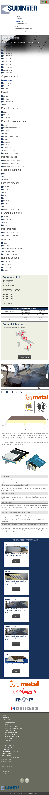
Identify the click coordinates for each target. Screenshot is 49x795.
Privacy (6, 771)
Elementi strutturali (11, 213)
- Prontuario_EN (7, 296)
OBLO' (5, 243)
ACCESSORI (8, 740)
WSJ (4, 174)
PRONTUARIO (7, 755)
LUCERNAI (6, 246)
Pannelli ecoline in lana (14, 121)
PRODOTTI (19, 21)
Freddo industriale (11, 169)
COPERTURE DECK (23, 43)
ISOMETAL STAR (8, 102)
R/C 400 (5, 198)
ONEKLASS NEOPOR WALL (12, 163)
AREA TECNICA (20, 31)
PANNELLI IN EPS (10, 730)
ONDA (5, 104)
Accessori (6, 239)
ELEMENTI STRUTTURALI (12, 736)
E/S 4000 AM (7, 220)
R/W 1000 (6, 201)
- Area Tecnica (7, 303)
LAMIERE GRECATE (10, 734)
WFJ (4, 176)
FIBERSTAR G (7, 145)
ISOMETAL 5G (7, 56)
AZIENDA (18, 19)
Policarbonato (8, 228)
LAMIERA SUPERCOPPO (11, 209)
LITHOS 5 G (7, 139)
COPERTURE (8, 721)
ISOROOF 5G (7, 64)
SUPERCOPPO (7, 73)
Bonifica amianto (10, 257)
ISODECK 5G (7, 86)
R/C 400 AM (6, 225)
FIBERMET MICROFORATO (11, 128)
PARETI (7, 724)
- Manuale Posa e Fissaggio (11, 289)
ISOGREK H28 (7, 67)
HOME (17, 16)
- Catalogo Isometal (8, 285)
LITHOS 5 (6, 133)
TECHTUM (6, 118)
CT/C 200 (6, 187)
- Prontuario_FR (7, 298)
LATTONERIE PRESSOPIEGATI (12, 248)
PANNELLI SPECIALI (11, 726)
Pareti (4, 92)
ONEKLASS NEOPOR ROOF (12, 161)
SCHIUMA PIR (9, 747)
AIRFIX (5, 112)
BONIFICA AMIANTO (11, 742)
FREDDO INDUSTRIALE (11, 732)
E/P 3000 (5, 190)
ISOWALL (6, 99)
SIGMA (5, 89)
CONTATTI (19, 26)
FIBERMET (6, 125)
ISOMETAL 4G (7, 53)
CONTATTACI (24, 357)
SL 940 (5, 206)
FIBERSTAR (7, 131)
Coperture (6, 46)
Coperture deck (9, 76)
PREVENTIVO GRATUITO (23, 29)
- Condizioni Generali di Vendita (12, 291)
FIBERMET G (7, 142)
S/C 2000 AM (7, 222)
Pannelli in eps (9, 156)
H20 (4, 192)
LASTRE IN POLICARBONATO (12, 233)
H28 (4, 195)
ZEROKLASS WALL (9, 148)
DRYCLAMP (7, 115)
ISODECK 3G (35, 43)
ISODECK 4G (7, 83)
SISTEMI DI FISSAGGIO (10, 254)
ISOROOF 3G (7, 59)
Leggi (16, 561)
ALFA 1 (5, 96)
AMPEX (5, 217)
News (5, 774)
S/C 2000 (5, 204)
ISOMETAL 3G (7, 50)
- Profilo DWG (7, 282)
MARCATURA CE (9, 746)
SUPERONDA (7, 70)
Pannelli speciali (10, 108)
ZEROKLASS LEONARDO (11, 153)
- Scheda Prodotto (8, 284)
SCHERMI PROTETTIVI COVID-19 (13, 235)
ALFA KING (7, 179)
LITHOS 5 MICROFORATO (11, 136)
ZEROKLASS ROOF (9, 150)
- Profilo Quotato (7, 280)
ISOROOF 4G (7, 61)
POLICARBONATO (9, 251)
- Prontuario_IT (7, 294)
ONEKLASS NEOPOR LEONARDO (13, 166)
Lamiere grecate (10, 183)
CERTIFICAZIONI (21, 24)
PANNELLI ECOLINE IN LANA (13, 728)
